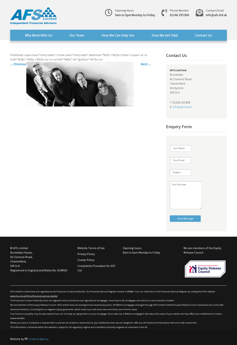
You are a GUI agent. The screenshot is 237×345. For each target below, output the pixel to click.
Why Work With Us (38, 35)
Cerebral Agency (38, 339)
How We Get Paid (165, 35)
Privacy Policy (86, 254)
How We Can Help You (117, 35)
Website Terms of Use (91, 248)
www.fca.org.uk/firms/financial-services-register (34, 296)
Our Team (76, 35)
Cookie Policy (85, 260)
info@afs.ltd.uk (216, 15)
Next (146, 64)
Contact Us (203, 35)
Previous (18, 64)
